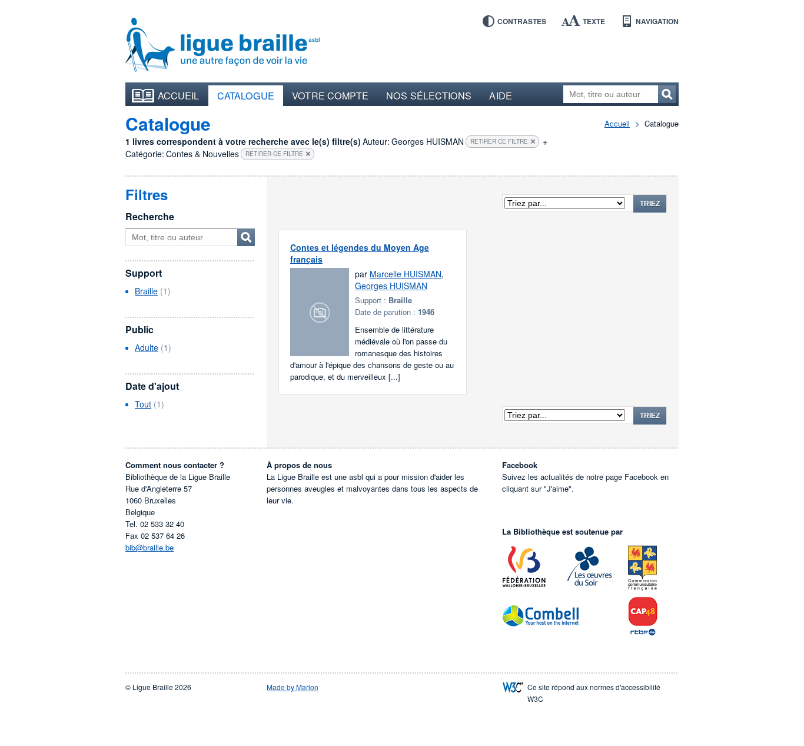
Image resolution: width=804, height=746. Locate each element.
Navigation (657, 21)
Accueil (179, 95)
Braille (146, 291)
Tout (143, 404)
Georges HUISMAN (391, 285)
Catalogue (246, 95)
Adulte (146, 347)
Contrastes (521, 21)
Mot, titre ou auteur (246, 237)
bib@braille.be (149, 547)
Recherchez (667, 94)
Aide (500, 95)
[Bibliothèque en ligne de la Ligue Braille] (222, 45)
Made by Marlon (292, 687)
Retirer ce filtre (499, 141)
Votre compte (330, 95)
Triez (650, 204)
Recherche (149, 216)
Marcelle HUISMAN (405, 274)
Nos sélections (428, 95)
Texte (594, 21)
